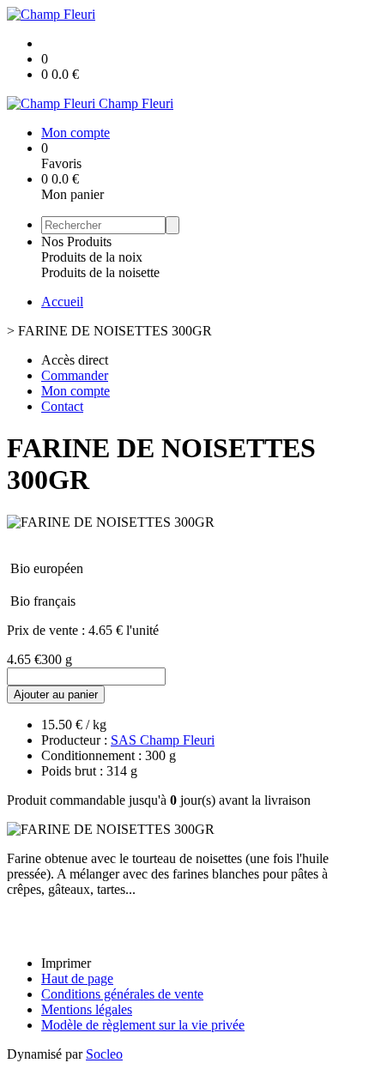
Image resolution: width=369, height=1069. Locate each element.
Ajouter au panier (56, 694)
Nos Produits (76, 241)
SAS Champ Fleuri (163, 740)
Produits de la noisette (100, 272)
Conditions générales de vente (122, 994)
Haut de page (77, 978)
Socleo (104, 1054)
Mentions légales (86, 1009)
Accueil (62, 301)
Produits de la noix (91, 257)
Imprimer (66, 963)
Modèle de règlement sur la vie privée (143, 1025)
